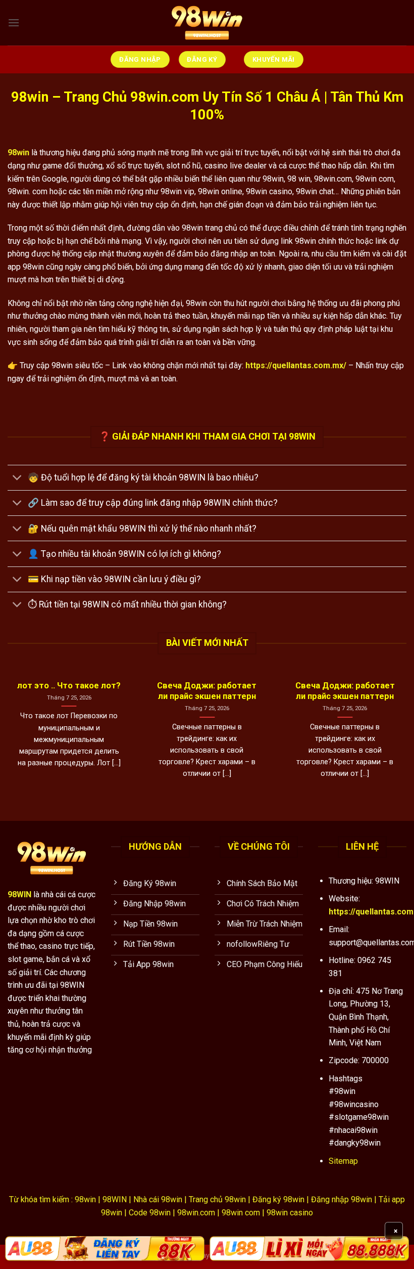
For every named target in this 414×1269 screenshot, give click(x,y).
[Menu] (14, 22)
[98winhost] (207, 23)
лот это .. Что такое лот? (69, 685)
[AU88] (104, 1248)
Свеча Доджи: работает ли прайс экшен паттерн (206, 691)
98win (18, 152)
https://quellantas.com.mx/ (295, 365)
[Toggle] (17, 479)
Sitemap (343, 1161)
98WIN (19, 894)
